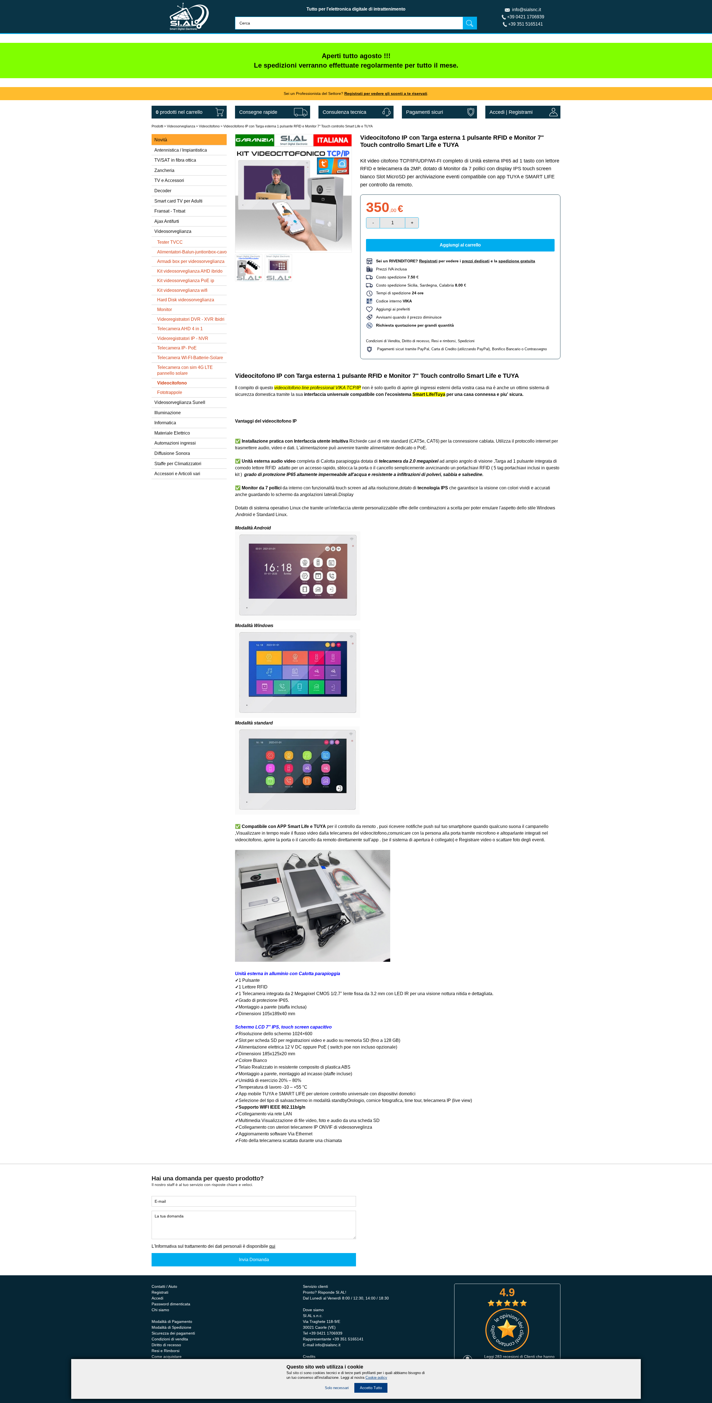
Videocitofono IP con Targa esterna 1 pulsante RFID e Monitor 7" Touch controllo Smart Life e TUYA (298, 126)
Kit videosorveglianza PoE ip (185, 280)
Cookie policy (376, 1377)
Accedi (497, 112)
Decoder (162, 190)
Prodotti (157, 126)
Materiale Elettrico (172, 433)
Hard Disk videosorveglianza (185, 299)
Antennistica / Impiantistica (180, 150)
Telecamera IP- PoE (177, 348)
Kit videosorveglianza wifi (182, 290)
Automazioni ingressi (175, 443)
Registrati (160, 1292)
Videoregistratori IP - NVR (182, 338)
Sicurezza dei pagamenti (173, 1333)
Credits (309, 1356)
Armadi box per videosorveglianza (190, 261)
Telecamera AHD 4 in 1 (180, 328)
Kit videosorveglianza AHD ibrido (189, 271)
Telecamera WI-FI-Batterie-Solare (190, 357)
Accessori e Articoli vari (177, 473)
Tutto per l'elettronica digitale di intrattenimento (356, 9)
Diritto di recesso (415, 341)
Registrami (521, 112)
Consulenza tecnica (344, 112)
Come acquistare (167, 1356)
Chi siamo (160, 1310)
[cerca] (470, 23)
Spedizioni (466, 341)
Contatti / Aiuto (164, 1286)
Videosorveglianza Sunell (179, 402)
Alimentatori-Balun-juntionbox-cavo (192, 252)
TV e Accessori (169, 180)
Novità (160, 139)
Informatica (165, 422)
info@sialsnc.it (526, 9)
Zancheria (164, 170)
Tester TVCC (170, 242)
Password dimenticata (171, 1304)
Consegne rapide (258, 112)
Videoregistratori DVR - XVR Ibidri (190, 319)
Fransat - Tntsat (169, 211)
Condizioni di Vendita (383, 341)
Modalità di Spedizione (171, 1327)
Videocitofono (209, 126)
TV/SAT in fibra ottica (175, 160)
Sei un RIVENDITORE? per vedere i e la (455, 261)
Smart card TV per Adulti (178, 201)
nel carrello (179, 112)
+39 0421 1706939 (525, 16)
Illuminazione (167, 412)
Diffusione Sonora (172, 453)
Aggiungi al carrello (460, 245)
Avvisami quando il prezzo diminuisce (407, 317)
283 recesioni (507, 1356)
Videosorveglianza (181, 126)
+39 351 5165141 (525, 24)
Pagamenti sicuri (424, 112)
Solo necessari (337, 1388)
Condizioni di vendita (170, 1339)
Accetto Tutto (371, 1388)
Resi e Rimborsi (165, 1350)
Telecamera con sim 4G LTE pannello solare (185, 370)
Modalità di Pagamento (172, 1321)
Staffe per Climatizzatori (177, 463)
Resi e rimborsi (443, 341)
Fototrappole (169, 392)
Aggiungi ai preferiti (391, 309)
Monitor (164, 309)
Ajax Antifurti (166, 221)
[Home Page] (189, 31)
